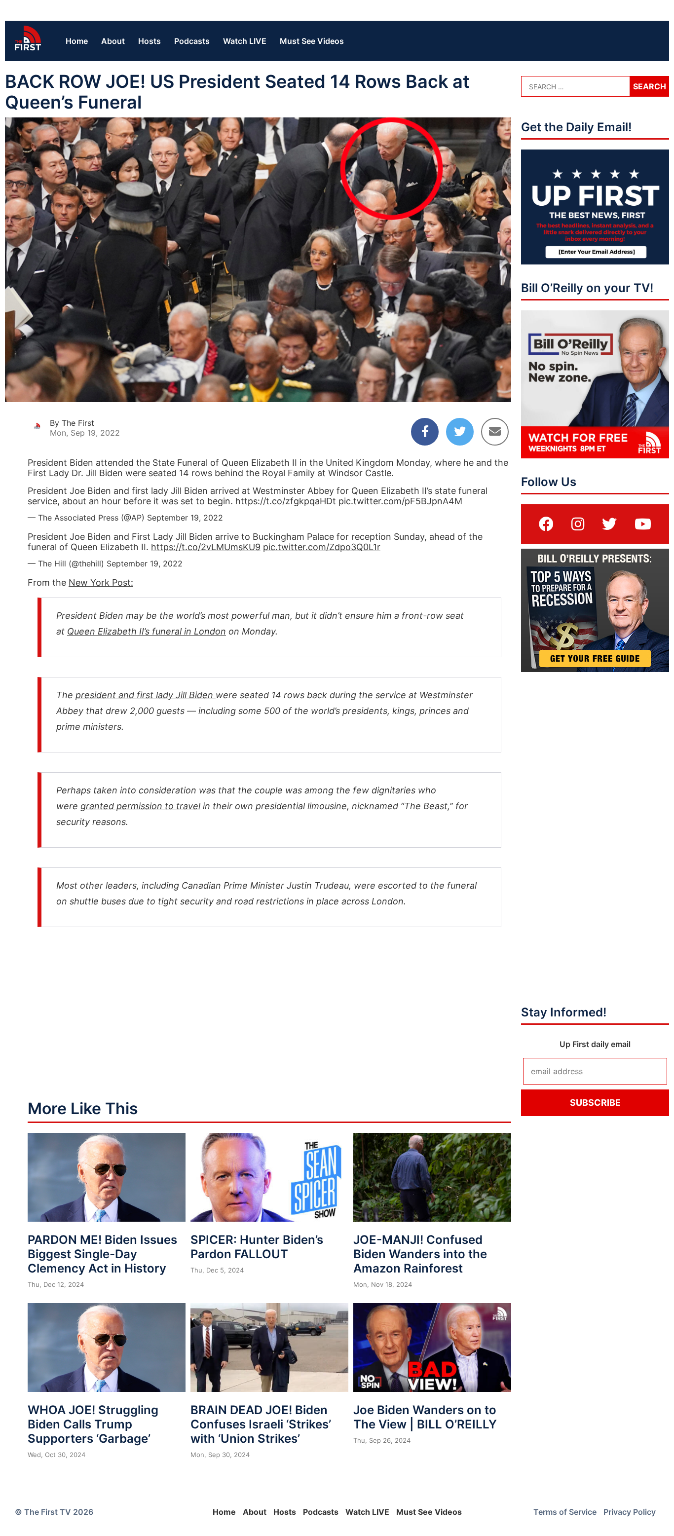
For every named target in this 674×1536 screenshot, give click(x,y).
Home (77, 41)
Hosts (149, 41)
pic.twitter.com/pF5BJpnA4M (400, 501)
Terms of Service (565, 1512)
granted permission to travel (140, 806)
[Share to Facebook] (425, 432)
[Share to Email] (495, 432)
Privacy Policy (629, 1512)
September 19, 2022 (185, 518)
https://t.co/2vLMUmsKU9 (206, 547)
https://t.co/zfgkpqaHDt (285, 501)
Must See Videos (312, 41)
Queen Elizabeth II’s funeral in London (146, 631)
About (113, 41)
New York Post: (101, 582)
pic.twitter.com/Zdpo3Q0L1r (321, 547)
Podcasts (192, 41)
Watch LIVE (244, 41)
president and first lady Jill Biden (145, 695)
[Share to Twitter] (460, 432)
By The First (72, 423)
